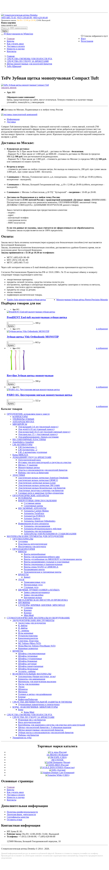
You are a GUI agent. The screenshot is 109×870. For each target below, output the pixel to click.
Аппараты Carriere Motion (36, 511)
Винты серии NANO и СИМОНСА (41, 567)
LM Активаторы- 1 (27, 447)
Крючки (28, 610)
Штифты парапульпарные (30, 666)
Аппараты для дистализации (38, 531)
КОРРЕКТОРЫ (20, 416)
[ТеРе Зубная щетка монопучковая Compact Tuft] (25, 85)
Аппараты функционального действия (42, 528)
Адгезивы (23, 541)
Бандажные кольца (33, 597)
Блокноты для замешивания (31, 679)
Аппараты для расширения (37, 526)
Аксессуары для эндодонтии (32, 623)
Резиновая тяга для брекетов (32, 720)
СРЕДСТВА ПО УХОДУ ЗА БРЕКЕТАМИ (28, 61)
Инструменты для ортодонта (32, 546)
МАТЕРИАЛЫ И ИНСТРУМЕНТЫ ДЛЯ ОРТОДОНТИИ (35, 536)
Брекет (27, 577)
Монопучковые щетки (29, 467)
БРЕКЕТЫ (23, 574)
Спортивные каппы (33, 506)
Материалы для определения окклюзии (37, 681)
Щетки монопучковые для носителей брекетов (29, 64)
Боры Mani (29, 712)
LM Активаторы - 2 (27, 449)
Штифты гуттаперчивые (30, 658)
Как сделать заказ (15, 43)
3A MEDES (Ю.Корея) (57, 754)
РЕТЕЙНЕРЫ (25, 498)
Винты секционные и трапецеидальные (43, 564)
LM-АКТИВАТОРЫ (22, 444)
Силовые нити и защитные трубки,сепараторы (41, 493)
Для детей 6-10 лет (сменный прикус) (36, 429)
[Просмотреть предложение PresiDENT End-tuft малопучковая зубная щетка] (31, 312)
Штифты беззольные (28, 669)
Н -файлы (23, 628)
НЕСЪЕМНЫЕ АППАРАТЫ (32, 508)
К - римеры (23, 630)
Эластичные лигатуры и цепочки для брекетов (41, 490)
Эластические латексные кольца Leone (37, 483)
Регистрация (87, 41)
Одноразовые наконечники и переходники (39, 704)
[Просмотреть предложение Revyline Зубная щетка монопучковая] (17, 370)
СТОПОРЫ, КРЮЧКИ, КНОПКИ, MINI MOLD (41, 605)
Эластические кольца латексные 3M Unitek (39, 485)
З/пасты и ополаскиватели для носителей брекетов (42, 470)
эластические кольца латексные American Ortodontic (43, 477)
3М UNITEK (57, 760)
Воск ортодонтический (29, 722)
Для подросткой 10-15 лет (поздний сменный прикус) (44, 432)
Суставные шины (32, 503)
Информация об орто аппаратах (33, 523)
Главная (10, 38)
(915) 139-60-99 (24, 17)
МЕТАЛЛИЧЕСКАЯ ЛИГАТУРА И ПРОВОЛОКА (43, 600)
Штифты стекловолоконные (31, 653)
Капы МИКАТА (20, 455)
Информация (13, 119)
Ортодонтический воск (29, 460)
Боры (20, 709)
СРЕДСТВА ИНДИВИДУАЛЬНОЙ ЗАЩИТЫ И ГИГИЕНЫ (42, 702)
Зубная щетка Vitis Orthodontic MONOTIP (33, 336)
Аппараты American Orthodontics (39, 521)
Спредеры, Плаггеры (28, 641)
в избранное (102, 329)
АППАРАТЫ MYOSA (23, 421)
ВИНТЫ (22, 551)
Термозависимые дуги (34, 582)
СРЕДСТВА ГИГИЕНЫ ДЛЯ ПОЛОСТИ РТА (29, 58)
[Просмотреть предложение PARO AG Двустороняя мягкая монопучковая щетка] (33, 389)
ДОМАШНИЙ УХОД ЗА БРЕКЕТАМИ (31, 457)
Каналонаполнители (28, 638)
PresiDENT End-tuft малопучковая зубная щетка (37, 317)
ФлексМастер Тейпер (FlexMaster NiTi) (36, 646)
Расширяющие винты (34, 569)
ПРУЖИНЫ (24, 602)
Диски (21, 686)
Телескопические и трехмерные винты (42, 572)
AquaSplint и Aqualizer (23, 442)
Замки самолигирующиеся (37, 592)
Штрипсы (23, 689)
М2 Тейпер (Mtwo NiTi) (29, 643)
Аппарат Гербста (32, 518)
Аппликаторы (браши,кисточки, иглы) (37, 676)
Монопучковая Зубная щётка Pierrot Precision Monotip (82, 299)
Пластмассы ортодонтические (32, 544)
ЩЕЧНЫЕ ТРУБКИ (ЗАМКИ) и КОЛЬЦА (39, 590)
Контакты (11, 51)
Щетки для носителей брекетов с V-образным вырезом (44, 727)
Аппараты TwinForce (34, 513)
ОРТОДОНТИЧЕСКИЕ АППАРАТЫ (30, 495)
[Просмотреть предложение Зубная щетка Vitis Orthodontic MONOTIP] (28, 331)
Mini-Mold (29, 615)
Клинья (21, 697)
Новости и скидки (16, 49)
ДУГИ (21, 579)
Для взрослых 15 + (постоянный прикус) (38, 434)
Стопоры (28, 607)
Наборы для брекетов (28, 735)
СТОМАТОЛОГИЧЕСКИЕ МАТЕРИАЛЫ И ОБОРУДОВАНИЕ (38, 618)
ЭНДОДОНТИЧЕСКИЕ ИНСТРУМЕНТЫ (33, 620)
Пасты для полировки (28, 684)
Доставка (11, 122)
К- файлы (22, 625)
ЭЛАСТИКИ (18, 475)
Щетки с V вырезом (27, 465)
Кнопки (28, 613)
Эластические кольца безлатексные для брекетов (41, 488)
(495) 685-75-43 (8, 17)
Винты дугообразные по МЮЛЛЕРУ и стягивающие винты (53, 559)
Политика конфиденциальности (22, 812)
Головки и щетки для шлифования (35, 694)
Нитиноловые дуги (33, 584)
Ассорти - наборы (26, 671)
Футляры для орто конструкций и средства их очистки (44, 462)
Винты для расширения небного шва (42, 556)
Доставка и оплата (16, 46)
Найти (4, 31)
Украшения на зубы (22, 737)
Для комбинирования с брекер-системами (38, 437)
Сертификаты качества (18, 817)
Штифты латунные (27, 663)
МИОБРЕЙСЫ (19, 424)
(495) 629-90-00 (40, 17)
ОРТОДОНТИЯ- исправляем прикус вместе (28, 414)
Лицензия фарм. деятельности (21, 814)
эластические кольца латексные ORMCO (38, 480)
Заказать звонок (8, 87)
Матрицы (22, 692)
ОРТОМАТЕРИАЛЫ (22, 539)
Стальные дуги (31, 587)
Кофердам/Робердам (28, 699)
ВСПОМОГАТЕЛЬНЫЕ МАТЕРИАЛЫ (31, 674)
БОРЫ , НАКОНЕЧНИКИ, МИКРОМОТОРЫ (35, 707)
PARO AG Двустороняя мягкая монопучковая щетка (39, 394)
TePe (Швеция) (14, 66)
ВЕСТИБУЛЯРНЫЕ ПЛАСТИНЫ (29, 439)
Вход (83, 38)
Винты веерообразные (35, 554)
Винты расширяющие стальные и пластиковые (46, 562)
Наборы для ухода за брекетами (33, 472)
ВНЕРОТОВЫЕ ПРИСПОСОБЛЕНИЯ (37, 500)
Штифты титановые (28, 656)
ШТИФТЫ (17, 651)
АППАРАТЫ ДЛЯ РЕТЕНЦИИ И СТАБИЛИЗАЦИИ (50, 534)
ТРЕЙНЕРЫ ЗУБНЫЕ (23, 419)
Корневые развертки (28, 648)
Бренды (10, 41)
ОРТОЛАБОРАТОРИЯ (23, 549)
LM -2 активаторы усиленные (32, 452)
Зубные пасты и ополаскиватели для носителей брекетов (46, 732)
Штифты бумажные (27, 661)
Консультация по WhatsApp (19, 34)
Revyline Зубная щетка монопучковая (30, 375)
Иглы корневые (25, 633)
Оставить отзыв (14, 819)
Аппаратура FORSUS (34, 516)
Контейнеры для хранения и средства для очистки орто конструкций (51, 725)
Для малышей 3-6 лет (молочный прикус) (38, 427)
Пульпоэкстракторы (28, 635)
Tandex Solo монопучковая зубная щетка (26, 299)
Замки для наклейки (33, 595)
